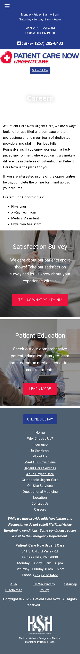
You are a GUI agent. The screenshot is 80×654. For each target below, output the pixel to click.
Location (40, 497)
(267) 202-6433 (49, 43)
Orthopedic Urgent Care (40, 480)
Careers (40, 509)
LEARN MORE (40, 389)
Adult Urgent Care (40, 474)
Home (40, 432)
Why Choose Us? (40, 438)
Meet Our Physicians (40, 462)
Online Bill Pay (40, 70)
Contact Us (40, 503)
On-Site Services (40, 486)
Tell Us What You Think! (40, 300)
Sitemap (70, 584)
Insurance (40, 444)
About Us (40, 456)
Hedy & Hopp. (47, 642)
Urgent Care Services (40, 468)
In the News (40, 450)
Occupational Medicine (40, 492)
